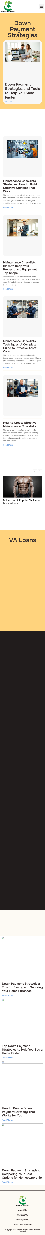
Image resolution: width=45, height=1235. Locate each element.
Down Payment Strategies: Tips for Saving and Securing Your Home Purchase (22, 987)
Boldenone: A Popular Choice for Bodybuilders (21, 502)
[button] (41, 6)
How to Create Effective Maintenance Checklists (19, 424)
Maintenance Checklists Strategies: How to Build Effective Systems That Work (20, 186)
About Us (22, 1210)
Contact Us (22, 1215)
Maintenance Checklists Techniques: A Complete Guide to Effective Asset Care (19, 346)
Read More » (9, 101)
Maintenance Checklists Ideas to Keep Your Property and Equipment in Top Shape (21, 268)
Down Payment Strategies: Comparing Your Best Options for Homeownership (22, 1174)
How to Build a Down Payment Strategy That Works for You (18, 1111)
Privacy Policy (22, 1219)
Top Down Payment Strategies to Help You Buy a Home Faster (22, 1049)
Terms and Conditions (22, 1224)
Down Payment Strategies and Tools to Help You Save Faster (22, 91)
